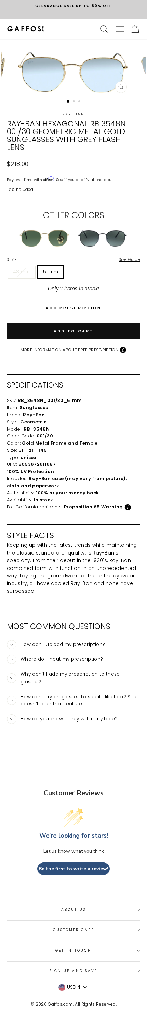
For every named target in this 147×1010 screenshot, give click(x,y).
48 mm (21, 272)
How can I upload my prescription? (63, 644)
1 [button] (68, 101)
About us (73, 909)
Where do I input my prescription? (62, 659)
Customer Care (73, 929)
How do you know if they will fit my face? (69, 719)
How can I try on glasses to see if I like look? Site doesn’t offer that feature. (79, 700)
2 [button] (74, 102)
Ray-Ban (73, 114)
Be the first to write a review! (73, 869)
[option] (73, 6)
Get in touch (73, 950)
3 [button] (80, 102)
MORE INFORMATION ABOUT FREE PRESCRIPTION (70, 350)
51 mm (50, 272)
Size (73, 259)
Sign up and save (73, 970)
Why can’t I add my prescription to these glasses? (70, 678)
